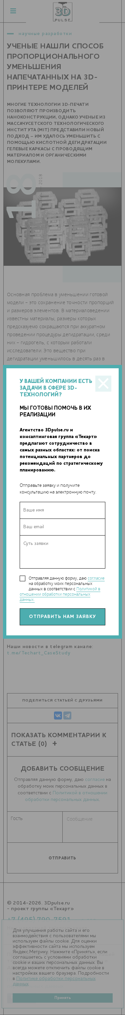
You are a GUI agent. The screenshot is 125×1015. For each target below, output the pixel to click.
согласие (96, 578)
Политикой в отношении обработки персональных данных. (60, 594)
